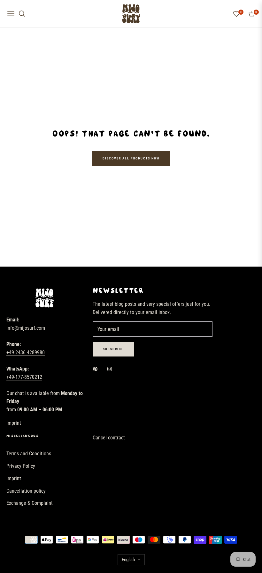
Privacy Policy (20, 466)
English (128, 559)
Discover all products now (131, 158)
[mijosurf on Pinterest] (97, 368)
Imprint (13, 423)
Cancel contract (109, 438)
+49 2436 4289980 (25, 352)
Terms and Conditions (28, 454)
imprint (13, 478)
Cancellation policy (26, 491)
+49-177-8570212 (24, 377)
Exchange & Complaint (29, 503)
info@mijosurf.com (25, 328)
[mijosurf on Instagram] (111, 368)
